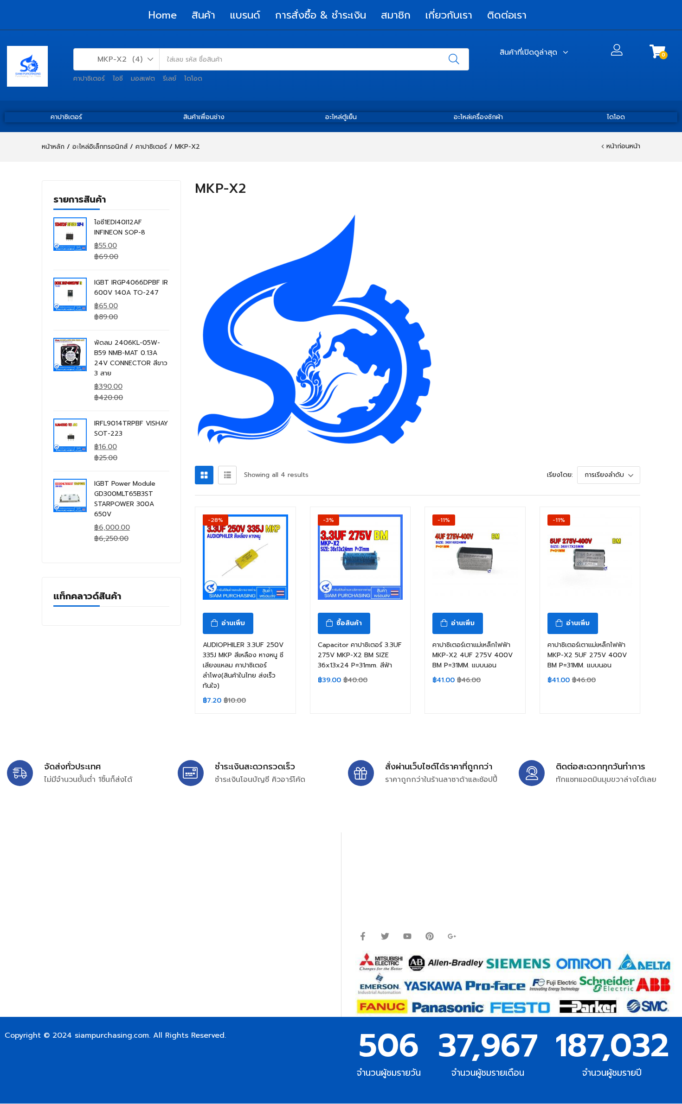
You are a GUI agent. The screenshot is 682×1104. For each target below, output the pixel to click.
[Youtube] (407, 936)
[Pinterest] (429, 936)
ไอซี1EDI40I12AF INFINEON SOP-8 (119, 227)
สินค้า (203, 15)
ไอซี (118, 78)
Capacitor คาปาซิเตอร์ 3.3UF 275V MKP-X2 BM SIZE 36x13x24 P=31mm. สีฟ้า (360, 655)
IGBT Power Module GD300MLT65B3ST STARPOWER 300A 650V (124, 499)
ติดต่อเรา (507, 15)
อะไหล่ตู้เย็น (341, 117)
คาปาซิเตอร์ (89, 78)
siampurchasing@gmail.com (87, 883)
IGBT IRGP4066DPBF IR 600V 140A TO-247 (131, 288)
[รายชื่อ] (227, 475)
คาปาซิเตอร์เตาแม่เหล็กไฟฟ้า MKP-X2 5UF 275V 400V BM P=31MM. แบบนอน (587, 655)
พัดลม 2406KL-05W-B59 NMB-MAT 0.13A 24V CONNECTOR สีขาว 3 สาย (130, 358)
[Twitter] (385, 936)
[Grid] (204, 475)
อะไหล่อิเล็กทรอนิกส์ (100, 147)
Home (162, 15)
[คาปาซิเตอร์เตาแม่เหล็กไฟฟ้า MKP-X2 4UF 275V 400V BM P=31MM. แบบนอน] (475, 557)
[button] (117, 59)
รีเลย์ (169, 78)
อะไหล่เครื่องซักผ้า (478, 117)
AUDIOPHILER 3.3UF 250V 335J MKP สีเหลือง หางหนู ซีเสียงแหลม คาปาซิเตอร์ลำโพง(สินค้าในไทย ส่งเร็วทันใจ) (243, 665)
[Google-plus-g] (452, 936)
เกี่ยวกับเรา (448, 15)
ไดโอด (193, 78)
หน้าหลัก (53, 147)
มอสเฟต (143, 78)
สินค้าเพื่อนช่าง (204, 117)
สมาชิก (396, 15)
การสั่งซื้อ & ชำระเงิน (320, 15)
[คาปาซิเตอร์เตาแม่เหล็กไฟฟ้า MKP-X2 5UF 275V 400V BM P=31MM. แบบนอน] (590, 557)
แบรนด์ (245, 15)
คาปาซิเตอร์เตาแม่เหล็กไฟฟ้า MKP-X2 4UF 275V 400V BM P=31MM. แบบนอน (472, 655)
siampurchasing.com (112, 1035)
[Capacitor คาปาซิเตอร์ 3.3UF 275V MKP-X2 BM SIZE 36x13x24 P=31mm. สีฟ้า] (360, 557)
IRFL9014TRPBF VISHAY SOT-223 (131, 428)
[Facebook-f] (363, 936)
